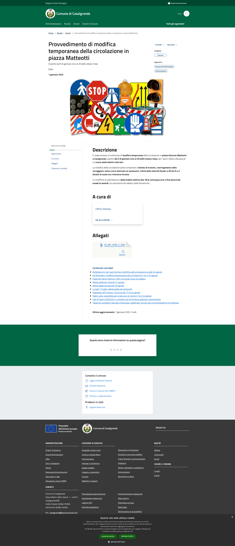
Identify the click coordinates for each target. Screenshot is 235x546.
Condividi (158, 44)
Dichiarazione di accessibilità (130, 511)
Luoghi (157, 471)
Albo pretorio (123, 498)
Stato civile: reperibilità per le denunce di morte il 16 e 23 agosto (122, 296)
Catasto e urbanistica (90, 472)
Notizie (157, 450)
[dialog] (117, 530)
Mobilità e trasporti (90, 481)
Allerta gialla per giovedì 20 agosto (108, 285)
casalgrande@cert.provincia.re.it (63, 512)
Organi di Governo (53, 450)
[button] (117, 542)
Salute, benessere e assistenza (130, 467)
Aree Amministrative (54, 454)
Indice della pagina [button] (58, 146)
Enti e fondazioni (52, 463)
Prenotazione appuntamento (94, 493)
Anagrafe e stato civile (91, 450)
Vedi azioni (171, 44)
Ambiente (122, 463)
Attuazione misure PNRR (56, 481)
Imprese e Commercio (91, 463)
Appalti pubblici (88, 467)
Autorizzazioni (124, 472)
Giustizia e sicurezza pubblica (130, 454)
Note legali (122, 507)
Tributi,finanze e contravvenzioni (131, 458)
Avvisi (68, 33)
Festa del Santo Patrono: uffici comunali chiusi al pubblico (119, 279)
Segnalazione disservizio (92, 498)
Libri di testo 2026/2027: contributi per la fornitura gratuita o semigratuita (127, 299)
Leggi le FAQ (87, 502)
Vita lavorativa (88, 459)
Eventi (157, 475)
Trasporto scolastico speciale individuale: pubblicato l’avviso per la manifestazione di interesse (136, 302)
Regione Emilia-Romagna (56, 3)
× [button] (232, 517)
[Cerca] (186, 13)
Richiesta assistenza (90, 507)
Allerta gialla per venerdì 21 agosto (108, 282)
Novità (59, 33)
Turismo (85, 476)
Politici (48, 467)
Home (50, 33)
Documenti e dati (53, 476)
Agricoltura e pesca (126, 476)
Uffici (48, 459)
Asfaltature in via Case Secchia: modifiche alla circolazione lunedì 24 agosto (127, 272)
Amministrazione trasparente (130, 493)
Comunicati (159, 454)
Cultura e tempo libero (91, 454)
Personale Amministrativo (56, 472)
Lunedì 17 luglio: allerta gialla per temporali (112, 289)
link (131, 531)
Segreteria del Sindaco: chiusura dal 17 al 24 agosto (116, 292)
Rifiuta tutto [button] (127, 536)
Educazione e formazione (128, 450)
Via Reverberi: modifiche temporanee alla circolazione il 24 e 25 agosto (125, 275)
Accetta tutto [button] (108, 536)
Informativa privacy (126, 502)
